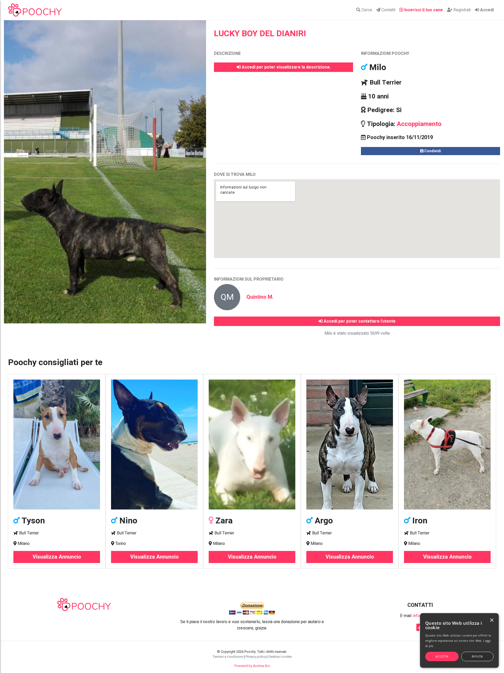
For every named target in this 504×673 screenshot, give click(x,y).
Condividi (432, 151)
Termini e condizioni (228, 656)
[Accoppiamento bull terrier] (252, 444)
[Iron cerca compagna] (447, 444)
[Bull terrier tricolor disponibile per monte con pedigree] (154, 444)
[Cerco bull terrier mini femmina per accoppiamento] (56, 444)
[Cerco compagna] (349, 444)
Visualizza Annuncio (57, 557)
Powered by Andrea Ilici (252, 666)
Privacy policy (255, 656)
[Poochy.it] (35, 10)
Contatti (387, 10)
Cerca (366, 10)
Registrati (461, 10)
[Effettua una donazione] (252, 608)
